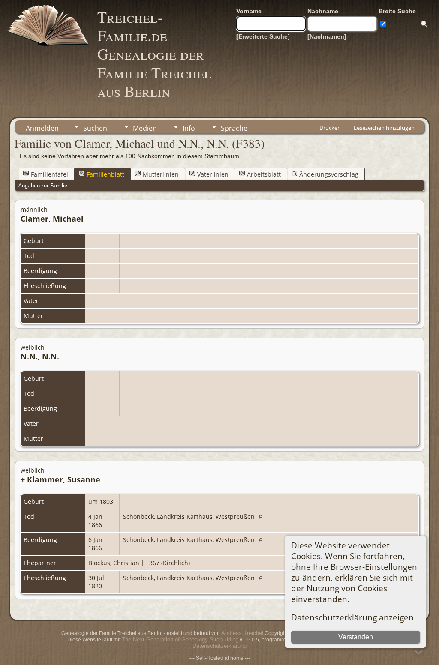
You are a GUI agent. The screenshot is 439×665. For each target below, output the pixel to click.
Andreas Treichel (242, 633)
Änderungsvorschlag (328, 174)
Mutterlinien (161, 174)
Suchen (95, 128)
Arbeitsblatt (264, 174)
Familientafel (49, 174)
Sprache (234, 128)
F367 (152, 563)
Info (189, 128)
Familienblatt (105, 174)
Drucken (330, 128)
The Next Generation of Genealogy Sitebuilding (180, 639)
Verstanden (355, 637)
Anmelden (42, 128)
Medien (145, 128)
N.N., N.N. (40, 356)
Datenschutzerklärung (219, 646)
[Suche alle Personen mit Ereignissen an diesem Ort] (262, 516)
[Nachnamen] (326, 36)
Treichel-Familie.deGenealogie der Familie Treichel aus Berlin (154, 53)
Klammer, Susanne (63, 479)
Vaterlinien (213, 174)
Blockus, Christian (113, 563)
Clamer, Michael (52, 218)
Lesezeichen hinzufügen (384, 128)
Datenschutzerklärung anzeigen (352, 617)
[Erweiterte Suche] (263, 36)
